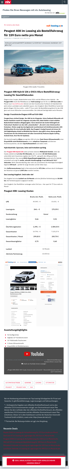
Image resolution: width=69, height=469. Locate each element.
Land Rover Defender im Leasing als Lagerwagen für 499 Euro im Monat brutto (31, 449)
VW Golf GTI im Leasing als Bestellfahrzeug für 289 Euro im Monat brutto (29, 442)
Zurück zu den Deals (12, 25)
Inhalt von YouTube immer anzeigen (34, 364)
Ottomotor (50, 383)
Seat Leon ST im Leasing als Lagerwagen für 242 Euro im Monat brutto (28, 436)
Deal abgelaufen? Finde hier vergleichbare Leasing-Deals (34, 461)
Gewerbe (28, 383)
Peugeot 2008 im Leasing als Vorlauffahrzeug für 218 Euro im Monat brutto (30, 439)
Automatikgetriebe (13, 383)
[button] (7, 2)
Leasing (38, 383)
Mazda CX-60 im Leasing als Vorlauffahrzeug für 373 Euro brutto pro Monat (30, 432)
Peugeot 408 (21, 387)
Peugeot (9, 387)
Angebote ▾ (5, 17)
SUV (31, 387)
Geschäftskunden (18, 104)
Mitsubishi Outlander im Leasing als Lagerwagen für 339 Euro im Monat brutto (31, 445)
